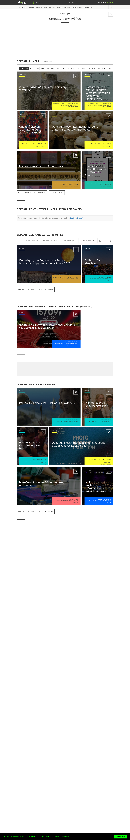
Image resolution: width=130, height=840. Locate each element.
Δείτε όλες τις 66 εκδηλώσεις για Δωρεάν (35, 289)
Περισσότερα (88, 7)
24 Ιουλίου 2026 (93, 103)
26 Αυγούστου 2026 (59, 277)
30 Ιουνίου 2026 (26, 143)
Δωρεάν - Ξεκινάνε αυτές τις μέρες (40, 234)
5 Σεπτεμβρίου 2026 (72, 103)
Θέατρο (31, 7)
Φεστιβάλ (67, 7)
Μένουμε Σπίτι (77, 7)
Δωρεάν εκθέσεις (73, 106)
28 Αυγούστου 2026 (105, 277)
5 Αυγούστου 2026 (59, 103)
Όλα (19, 7)
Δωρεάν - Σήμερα (28, 61)
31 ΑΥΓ (106, 68)
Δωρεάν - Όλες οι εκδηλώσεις (36, 384)
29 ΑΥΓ (85, 68)
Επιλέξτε (31, 241)
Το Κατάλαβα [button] (120, 836)
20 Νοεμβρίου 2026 (105, 103)
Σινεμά (24, 7)
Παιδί (45, 7)
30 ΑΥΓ (96, 68)
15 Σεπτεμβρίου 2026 (104, 183)
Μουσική (39, 7)
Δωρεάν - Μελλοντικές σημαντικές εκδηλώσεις (48, 306)
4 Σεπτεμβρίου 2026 (39, 459)
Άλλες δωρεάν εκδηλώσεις (70, 186)
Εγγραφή (110, 2)
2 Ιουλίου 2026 (93, 143)
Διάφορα (52, 7)
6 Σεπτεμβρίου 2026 (104, 499)
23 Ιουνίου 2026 (92, 183)
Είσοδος (101, 2)
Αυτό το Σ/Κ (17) (57, 192)
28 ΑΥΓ (75, 68)
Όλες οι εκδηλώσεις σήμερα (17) (31, 192)
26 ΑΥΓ (55, 68)
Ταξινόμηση (87, 241)
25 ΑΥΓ (44, 68)
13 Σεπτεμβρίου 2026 (39, 143)
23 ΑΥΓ (24, 68)
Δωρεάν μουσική (73, 345)
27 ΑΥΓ (65, 68)
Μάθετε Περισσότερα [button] (62, 836)
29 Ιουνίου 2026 (60, 183)
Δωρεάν (59, 7)
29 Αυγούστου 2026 (72, 419)
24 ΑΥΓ (34, 68)
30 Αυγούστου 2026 (72, 183)
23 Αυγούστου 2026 (105, 143)
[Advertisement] (65, 42)
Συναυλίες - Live (62, 345)
